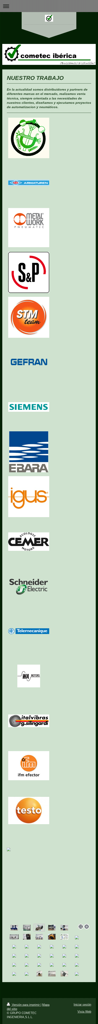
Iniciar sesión (82, 1004)
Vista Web (84, 1011)
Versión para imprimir (26, 1004)
